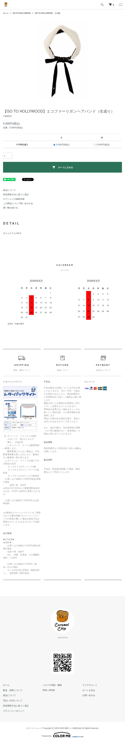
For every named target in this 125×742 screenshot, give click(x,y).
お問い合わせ (88, 695)
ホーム (6, 13)
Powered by (47, 735)
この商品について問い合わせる (18, 203)
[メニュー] (120, 4)
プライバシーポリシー (13, 710)
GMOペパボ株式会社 (72, 728)
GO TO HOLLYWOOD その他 (47, 13)
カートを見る (88, 690)
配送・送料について (12, 690)
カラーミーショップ (34, 728)
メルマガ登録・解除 (52, 684)
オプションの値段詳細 (13, 198)
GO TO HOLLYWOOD (22, 13)
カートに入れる (65, 167)
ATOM (52, 690)
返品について (9, 189)
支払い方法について (12, 700)
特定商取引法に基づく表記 (16, 194)
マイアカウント (89, 684)
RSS (45, 690)
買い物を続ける (10, 207)
